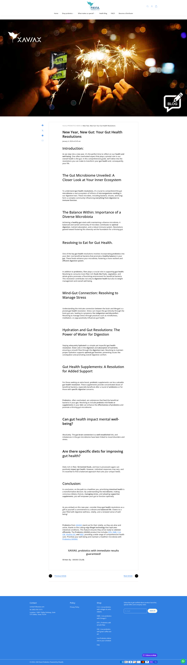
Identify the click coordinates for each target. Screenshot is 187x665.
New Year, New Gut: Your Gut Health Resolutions (99, 126)
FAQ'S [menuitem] (113, 13)
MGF (82, 534)
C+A (119, 532)
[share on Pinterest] (43, 135)
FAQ (98, 645)
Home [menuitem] (56, 13)
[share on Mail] (43, 141)
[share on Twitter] (43, 130)
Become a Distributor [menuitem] (126, 13)
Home (64, 126)
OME (114, 532)
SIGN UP (152, 611)
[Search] (147, 6)
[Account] (152, 6)
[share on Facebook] (43, 125)
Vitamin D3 (70, 534)
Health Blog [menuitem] (103, 13)
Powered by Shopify (56, 662)
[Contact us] (183, 661)
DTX (110, 532)
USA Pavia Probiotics (42, 662)
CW (63, 534)
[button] (68, 13)
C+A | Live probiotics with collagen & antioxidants (104, 609)
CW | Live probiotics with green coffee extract (104, 631)
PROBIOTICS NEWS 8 (75, 126)
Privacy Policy (74, 607)
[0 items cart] (156, 6)
